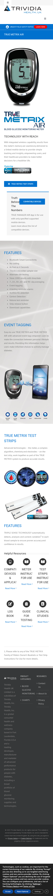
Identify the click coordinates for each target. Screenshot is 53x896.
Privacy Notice (12, 886)
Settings (38, 891)
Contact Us (41, 685)
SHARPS (26, 700)
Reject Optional (22, 891)
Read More (10, 588)
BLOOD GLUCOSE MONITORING (26, 690)
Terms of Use (29, 886)
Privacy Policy (41, 702)
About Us (42, 693)
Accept (7, 891)
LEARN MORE (40, 27)
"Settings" (36, 884)
